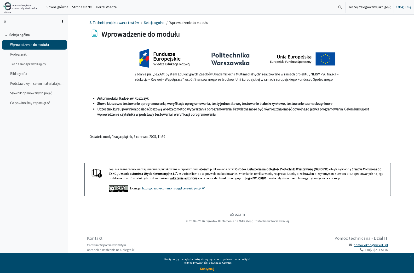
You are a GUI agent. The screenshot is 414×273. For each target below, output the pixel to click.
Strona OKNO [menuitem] (82, 7)
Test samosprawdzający (28, 64)
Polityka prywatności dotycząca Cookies (207, 262)
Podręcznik (18, 54)
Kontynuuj (207, 269)
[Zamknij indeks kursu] (5, 21)
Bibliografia (18, 73)
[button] (340, 7)
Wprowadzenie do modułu (29, 44)
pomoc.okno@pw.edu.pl (371, 245)
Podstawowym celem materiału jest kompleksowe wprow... (37, 83)
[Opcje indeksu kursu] (62, 21)
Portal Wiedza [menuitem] (106, 7)
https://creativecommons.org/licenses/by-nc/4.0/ (173, 188)
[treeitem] (34, 69)
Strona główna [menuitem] (57, 7)
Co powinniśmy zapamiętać (30, 103)
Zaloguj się (403, 7)
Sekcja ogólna (19, 35)
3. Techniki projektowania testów (114, 22)
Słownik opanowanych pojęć (31, 93)
